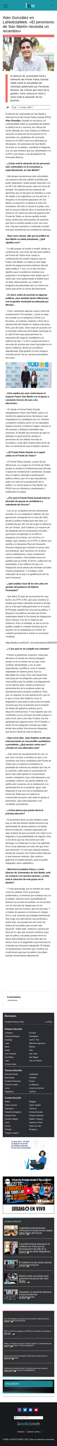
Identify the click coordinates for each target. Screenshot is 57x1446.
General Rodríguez (12, 1036)
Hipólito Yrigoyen (36, 1119)
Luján (7, 1043)
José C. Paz (34, 1040)
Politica (22, 1234)
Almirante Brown (11, 1074)
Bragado (32, 1102)
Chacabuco (9, 1109)
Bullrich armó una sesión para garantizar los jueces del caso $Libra (33, 1278)
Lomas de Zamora (36, 1088)
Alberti (7, 1102)
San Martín (8, 36)
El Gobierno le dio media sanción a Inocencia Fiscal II (35, 1263)
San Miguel (33, 1057)
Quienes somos (33, 1432)
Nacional (22, 1282)
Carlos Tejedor (35, 1105)
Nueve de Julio (35, 1126)
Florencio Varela (11, 1085)
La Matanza (34, 1085)
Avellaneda (33, 1074)
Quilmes (32, 1092)
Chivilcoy (33, 1109)
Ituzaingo (8, 1040)
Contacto (20, 1432)
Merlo (7, 1047)
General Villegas (11, 1119)
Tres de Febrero (35, 1061)
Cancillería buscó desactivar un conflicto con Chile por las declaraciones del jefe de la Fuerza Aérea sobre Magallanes (34, 1248)
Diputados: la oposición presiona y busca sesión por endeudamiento (35, 1294)
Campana (8, 1033)
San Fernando (10, 1054)
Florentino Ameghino (13, 1112)
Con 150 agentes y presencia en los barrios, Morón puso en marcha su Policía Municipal (26, 1320)
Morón (7, 1050)
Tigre (7, 1061)
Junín (7, 1122)
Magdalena (9, 1092)
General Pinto (10, 1115)
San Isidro (33, 1054)
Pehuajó (8, 1129)
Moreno (32, 1047)
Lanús (7, 1088)
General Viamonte (36, 1115)
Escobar (32, 1033)
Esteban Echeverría (13, 1081)
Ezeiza (32, 1081)
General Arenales (36, 1112)
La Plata (49, 1022)
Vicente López (10, 1064)
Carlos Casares (11, 1105)
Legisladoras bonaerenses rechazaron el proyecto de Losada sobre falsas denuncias (35, 1230)
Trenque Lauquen (12, 1133)
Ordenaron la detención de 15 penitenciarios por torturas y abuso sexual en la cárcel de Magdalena (26, 1369)
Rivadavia (33, 1129)
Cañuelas (33, 1078)
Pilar (31, 1050)
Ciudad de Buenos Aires (14, 1022)
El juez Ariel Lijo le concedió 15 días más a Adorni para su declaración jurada (26, 1357)
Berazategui (9, 1078)
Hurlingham (33, 1036)
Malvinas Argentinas (37, 1043)
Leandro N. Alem (35, 1122)
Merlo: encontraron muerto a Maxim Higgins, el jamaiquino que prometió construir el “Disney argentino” (27, 1344)
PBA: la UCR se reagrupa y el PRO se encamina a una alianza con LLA (27, 1332)
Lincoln (8, 1126)
